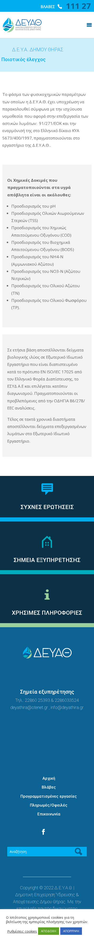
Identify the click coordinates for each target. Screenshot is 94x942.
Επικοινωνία (48, 814)
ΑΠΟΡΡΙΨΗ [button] (71, 931)
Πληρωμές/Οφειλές (48, 805)
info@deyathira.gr (67, 707)
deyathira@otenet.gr (29, 707)
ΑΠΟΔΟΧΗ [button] (48, 931)
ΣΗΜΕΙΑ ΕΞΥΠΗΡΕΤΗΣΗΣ (47, 560)
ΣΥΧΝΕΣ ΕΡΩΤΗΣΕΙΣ (47, 507)
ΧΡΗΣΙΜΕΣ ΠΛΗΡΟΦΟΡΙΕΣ (47, 612)
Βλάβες (49, 787)
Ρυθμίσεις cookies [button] (22, 931)
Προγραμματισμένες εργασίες (48, 796)
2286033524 (67, 700)
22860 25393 (37, 700)
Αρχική (48, 778)
